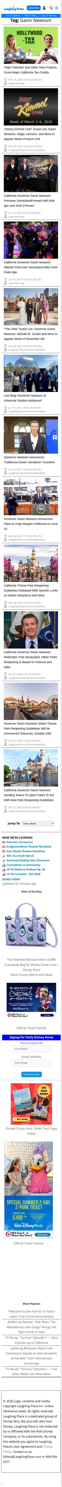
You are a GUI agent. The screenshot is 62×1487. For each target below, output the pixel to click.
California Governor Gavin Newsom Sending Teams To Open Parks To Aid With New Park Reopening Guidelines (29, 795)
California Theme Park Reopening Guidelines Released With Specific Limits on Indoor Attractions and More (31, 590)
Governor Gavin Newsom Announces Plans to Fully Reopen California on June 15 (31, 523)
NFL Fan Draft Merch (20, 856)
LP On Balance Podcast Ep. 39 (26, 869)
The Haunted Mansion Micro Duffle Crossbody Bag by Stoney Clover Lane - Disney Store (31, 964)
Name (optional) (31, 1043)
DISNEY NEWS (11, 879)
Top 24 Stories (48, 15)
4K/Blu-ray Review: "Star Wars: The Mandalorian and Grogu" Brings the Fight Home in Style (31, 1327)
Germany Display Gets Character (28, 860)
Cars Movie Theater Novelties (26, 851)
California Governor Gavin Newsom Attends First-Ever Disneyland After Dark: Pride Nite (31, 267)
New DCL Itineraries (20, 842)
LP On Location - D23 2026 (23, 874)
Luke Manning (16, 216)
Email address (31, 1057)
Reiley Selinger (16, 83)
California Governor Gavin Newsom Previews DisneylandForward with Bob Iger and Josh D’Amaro (29, 200)
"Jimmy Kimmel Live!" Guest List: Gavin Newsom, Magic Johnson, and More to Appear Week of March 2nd (30, 134)
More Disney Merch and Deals (31, 975)
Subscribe (33, 8)
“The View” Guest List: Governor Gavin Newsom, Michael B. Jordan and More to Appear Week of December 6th (31, 334)
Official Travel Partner (31, 1028)
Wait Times (30, 15)
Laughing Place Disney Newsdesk (26, 150)
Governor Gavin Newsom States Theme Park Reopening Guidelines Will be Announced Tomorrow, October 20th (30, 728)
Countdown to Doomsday (23, 865)
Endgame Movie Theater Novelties (29, 846)
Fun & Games (13, 15)
